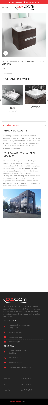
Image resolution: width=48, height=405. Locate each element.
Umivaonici (31, 61)
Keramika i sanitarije (17, 61)
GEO (12, 108)
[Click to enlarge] (5, 53)
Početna (5, 61)
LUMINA (35, 106)
